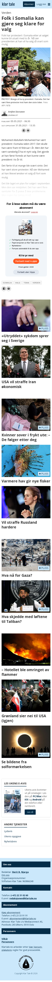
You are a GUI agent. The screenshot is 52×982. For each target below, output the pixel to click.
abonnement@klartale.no (22, 918)
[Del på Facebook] (24, 130)
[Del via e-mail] (28, 130)
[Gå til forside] (8, 4)
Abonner (29, 4)
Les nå (30, 812)
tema (26, 282)
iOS (26, 799)
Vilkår (5, 938)
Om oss (5, 875)
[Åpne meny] (49, 4)
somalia (7, 282)
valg (17, 282)
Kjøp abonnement (11, 912)
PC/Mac (37, 796)
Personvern (8, 941)
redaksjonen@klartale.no (23, 898)
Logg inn (41, 4)
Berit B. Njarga (20, 872)
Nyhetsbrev (10, 841)
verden (36, 282)
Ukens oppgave (12, 836)
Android (36, 799)
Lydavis (8, 831)
